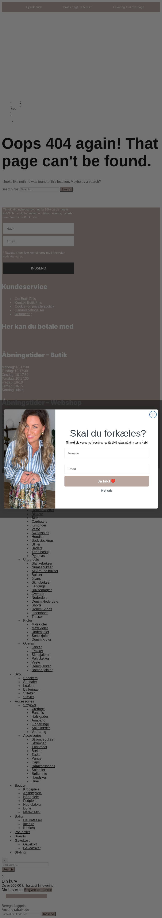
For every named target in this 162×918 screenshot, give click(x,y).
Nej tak (106, 490)
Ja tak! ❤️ (106, 481)
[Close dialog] (153, 414)
